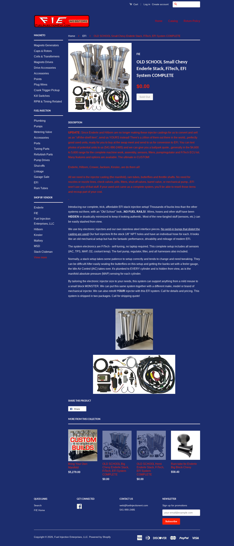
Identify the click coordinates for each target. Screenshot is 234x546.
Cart (135, 4)
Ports (37, 143)
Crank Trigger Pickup (47, 90)
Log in (147, 4)
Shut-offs (39, 165)
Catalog (173, 21)
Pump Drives (42, 160)
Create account (160, 4)
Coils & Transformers (46, 56)
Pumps (38, 126)
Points (38, 79)
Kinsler (38, 235)
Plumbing (40, 120)
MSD (37, 246)
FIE (36, 213)
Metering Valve (43, 132)
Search (38, 505)
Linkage (39, 171)
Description (75, 122)
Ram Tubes (41, 188)
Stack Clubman (43, 251)
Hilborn (38, 229)
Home (158, 21)
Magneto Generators (46, 45)
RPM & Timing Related (48, 101)
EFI (36, 182)
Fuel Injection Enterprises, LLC (71, 537)
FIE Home (39, 510)
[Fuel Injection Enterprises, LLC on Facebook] (79, 506)
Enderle (39, 207)
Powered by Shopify (100, 537)
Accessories (41, 73)
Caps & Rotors (43, 51)
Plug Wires (40, 84)
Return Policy (192, 21)
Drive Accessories (45, 67)
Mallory (38, 240)
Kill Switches (42, 95)
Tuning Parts (41, 148)
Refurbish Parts (43, 154)
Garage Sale (41, 176)
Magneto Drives (43, 62)
